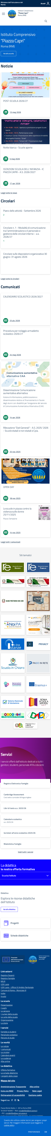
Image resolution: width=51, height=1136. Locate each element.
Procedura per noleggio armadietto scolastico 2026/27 (21, 332)
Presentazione (7, 1005)
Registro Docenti (7, 975)
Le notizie (5, 1046)
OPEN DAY (8, 487)
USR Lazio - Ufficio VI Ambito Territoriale (17, 987)
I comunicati (6, 1049)
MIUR (3, 981)
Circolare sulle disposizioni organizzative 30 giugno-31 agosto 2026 (25, 255)
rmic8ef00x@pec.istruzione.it (16, 1113)
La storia (4, 1023)
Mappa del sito (8, 1080)
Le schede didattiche (9, 1072)
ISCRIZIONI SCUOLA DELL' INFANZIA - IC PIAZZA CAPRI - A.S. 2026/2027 (23, 170)
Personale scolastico (9, 1034)
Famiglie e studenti (8, 1031)
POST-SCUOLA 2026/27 (15, 101)
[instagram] (15, 1100)
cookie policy (9, 1125)
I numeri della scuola (9, 1014)
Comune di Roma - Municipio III (13, 990)
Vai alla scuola (8, 53)
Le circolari (5, 1052)
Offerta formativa (8, 1069)
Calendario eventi (8, 1055)
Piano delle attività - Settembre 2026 (22, 211)
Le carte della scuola (9, 1017)
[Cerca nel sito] (46, 21)
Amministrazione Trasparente (13, 1086)
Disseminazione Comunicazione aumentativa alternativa (19, 391)
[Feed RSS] (18, 1100)
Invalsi (3, 996)
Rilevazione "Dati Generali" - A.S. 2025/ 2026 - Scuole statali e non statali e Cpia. (25, 429)
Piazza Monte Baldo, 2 (9, 1108)
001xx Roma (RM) (24, 1108)
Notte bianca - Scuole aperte (17, 147)
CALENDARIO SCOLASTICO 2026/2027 (23, 296)
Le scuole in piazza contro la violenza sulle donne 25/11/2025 (17, 511)
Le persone (5, 1011)
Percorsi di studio (7, 1037)
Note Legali (37, 1090)
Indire (3, 993)
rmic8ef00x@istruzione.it (28, 1110)
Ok (46, 1132)
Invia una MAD (7, 1090)
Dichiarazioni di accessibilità (13, 1095)
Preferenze (34, 1132)
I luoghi (4, 1008)
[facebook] (12, 1100)
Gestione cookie (35, 1095)
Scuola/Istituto (9, 875)
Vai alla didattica (9, 909)
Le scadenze (6, 1058)
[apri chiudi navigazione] (3, 14)
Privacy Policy (23, 1090)
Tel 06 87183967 (7, 1110)
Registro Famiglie (8, 978)
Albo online (5, 1061)
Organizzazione (7, 1020)
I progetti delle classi (9, 1075)
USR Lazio (5, 984)
